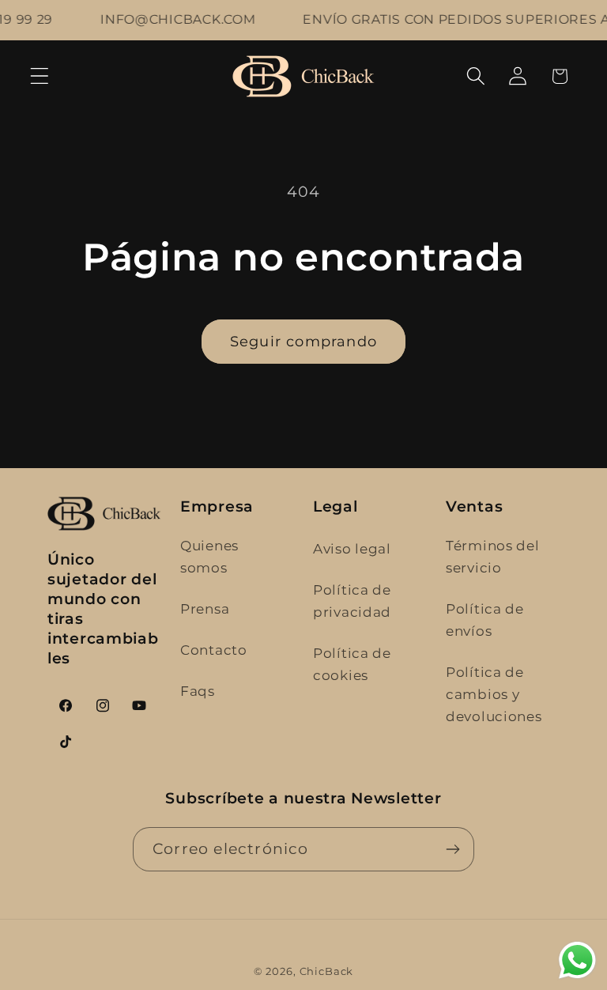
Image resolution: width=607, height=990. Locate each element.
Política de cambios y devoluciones (494, 694)
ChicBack (327, 971)
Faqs (197, 691)
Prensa (204, 609)
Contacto (213, 650)
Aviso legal (352, 549)
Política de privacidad (352, 601)
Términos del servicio (493, 557)
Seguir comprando (303, 341)
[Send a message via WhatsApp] (577, 960)
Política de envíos (485, 620)
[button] (40, 76)
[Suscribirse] (452, 849)
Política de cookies (352, 664)
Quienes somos (209, 557)
